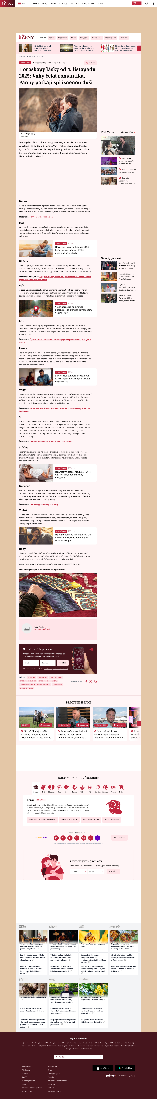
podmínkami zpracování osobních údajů (56, 669)
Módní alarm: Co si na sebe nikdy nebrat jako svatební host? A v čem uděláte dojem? (125, 49)
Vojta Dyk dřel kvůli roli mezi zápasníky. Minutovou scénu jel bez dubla (127, 266)
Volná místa (26, 1070)
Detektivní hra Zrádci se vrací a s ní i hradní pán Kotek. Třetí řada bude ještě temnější (63, 946)
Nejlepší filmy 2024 (41, 1043)
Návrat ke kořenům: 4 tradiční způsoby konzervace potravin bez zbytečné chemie (123, 957)
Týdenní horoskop (69, 820)
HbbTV (24, 1077)
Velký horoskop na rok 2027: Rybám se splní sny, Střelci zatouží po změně (84, 48)
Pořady (100, 3)
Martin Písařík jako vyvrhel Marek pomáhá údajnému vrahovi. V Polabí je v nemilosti (109, 736)
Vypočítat (113, 871)
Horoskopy (63, 3)
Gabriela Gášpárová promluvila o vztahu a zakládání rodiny (127, 182)
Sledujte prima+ (88, 3)
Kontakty (51, 1077)
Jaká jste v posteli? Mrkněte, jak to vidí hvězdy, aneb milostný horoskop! (73, 474)
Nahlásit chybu (27, 1091)
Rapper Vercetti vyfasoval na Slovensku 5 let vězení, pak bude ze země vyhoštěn (63, 1011)
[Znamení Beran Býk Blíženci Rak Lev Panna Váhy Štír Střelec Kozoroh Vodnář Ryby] (48, 663)
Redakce (51, 1088)
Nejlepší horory (55, 1043)
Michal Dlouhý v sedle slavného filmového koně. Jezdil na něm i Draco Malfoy (36, 734)
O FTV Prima (26, 1066)
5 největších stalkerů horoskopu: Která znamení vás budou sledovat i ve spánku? (73, 378)
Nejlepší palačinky (72, 1049)
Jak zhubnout (28, 1043)
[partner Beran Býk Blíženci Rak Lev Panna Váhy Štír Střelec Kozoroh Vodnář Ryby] (96, 871)
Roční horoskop (111, 820)
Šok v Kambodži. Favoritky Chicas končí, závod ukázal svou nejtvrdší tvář (127, 298)
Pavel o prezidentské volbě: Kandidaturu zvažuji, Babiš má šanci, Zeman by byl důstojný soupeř (31, 970)
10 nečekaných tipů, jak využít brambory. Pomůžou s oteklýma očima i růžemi (92, 1011)
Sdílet (92, 63)
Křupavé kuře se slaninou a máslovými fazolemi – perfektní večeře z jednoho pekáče (122, 946)
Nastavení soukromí (55, 1091)
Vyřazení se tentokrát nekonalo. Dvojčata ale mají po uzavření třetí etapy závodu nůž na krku (127, 287)
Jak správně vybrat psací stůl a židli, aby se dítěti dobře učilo (92, 1021)
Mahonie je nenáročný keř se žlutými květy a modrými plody (92, 998)
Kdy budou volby (101, 1043)
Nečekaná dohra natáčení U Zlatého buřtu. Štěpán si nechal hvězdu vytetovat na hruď (61, 968)
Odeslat (62, 663)
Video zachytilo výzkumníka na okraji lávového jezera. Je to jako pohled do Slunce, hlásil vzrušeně (93, 968)
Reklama (25, 1074)
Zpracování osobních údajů (57, 1081)
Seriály (53, 3)
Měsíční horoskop (91, 820)
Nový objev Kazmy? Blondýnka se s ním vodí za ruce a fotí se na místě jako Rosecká (63, 1022)
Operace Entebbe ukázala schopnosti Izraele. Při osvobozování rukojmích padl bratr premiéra (93, 958)
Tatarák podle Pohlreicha (67, 1046)
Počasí (91, 1043)
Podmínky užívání (28, 1081)
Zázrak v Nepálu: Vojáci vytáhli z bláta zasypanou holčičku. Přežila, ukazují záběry (32, 957)
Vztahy (44, 3)
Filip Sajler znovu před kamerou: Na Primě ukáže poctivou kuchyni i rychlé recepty (126, 276)
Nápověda (51, 1084)
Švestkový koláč (86, 1049)
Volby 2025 (42, 1046)
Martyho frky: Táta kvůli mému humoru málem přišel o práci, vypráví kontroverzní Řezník (61, 999)
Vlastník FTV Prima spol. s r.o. (32, 1088)
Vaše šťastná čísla (77, 832)
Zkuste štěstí (119, 838)
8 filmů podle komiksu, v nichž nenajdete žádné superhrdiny (31, 1010)
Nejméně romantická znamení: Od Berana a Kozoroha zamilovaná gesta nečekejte (73, 537)
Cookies (24, 1084)
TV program (66, 1043)
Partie (85, 1043)
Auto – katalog (128, 1043)
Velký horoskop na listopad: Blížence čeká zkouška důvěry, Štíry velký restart (73, 309)
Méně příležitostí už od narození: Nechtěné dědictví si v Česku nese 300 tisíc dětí (44, 49)
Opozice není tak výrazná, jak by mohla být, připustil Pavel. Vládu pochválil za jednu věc (32, 946)
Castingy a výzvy (54, 1074)
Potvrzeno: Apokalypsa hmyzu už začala (93, 945)
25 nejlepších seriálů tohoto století (33, 997)
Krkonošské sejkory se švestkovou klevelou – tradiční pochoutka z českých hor (123, 968)
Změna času (77, 1043)
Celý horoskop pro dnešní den (42, 820)
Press (50, 1070)
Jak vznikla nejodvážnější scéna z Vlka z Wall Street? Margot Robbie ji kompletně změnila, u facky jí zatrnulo (32, 1023)
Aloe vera (81, 1046)
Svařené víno (52, 1046)
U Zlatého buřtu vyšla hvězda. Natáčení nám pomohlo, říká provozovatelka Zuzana (61, 957)
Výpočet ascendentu (112, 1046)
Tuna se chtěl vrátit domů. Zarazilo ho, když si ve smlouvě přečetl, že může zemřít (73, 736)
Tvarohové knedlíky (128, 1046)
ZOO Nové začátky (115, 1043)
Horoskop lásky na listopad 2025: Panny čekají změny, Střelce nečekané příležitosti (72, 249)
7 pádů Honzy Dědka (29, 1046)
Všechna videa (127, 132)
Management (52, 1066)
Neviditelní (74, 3)
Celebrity (35, 3)
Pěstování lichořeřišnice (94, 1046)
